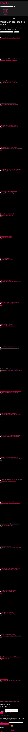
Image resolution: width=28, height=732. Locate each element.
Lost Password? (7, 712)
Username (2, 709)
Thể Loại (5, 14)
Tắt (12, 726)
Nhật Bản (5, 11)
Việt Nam (5, 10)
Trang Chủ (5, 9)
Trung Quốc (5, 12)
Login (2, 712)
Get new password (4, 723)
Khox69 (4, 3)
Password (2, 711)
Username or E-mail (4, 722)
